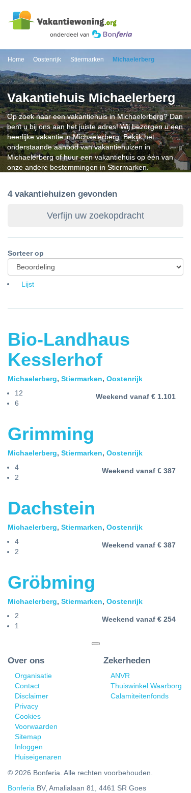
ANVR (120, 676)
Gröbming (51, 582)
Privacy (26, 706)
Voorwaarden (36, 726)
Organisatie (33, 676)
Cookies (28, 716)
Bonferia (21, 788)
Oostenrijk (124, 379)
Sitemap (28, 737)
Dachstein (51, 508)
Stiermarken (81, 379)
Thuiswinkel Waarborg (146, 686)
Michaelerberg (32, 379)
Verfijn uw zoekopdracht (95, 215)
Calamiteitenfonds (140, 696)
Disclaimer (31, 696)
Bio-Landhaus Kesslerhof (69, 349)
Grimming (51, 433)
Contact (27, 686)
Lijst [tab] (27, 284)
